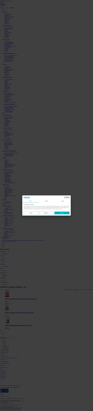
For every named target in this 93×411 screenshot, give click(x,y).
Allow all (62, 212)
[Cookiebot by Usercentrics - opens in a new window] (65, 197)
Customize (46, 212)
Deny (31, 212)
